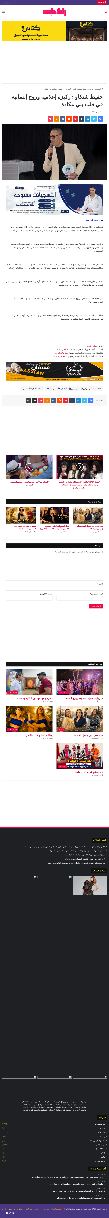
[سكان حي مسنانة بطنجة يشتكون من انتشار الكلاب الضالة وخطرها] (90, 1085)
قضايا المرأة (100, 1149)
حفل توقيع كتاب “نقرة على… (88, 772)
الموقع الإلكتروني (46, 594)
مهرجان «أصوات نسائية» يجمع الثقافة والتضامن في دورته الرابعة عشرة (77, 851)
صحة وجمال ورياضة (97, 1141)
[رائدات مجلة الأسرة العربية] (54, 12)
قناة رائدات (59, 356)
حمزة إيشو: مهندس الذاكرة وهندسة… (34, 698)
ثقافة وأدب (101, 1132)
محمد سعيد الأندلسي (32, 388)
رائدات (36, 1209)
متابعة (103, 1157)
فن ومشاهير (100, 1145)
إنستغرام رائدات (64, 349)
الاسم (100, 584)
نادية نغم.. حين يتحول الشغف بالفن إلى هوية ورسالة (85, 859)
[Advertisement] (54, 62)
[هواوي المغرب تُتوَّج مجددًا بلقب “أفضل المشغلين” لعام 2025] (19, 1085)
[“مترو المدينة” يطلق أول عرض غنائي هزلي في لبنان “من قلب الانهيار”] (54, 1085)
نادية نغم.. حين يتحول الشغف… (87, 735)
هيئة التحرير (28, 1209)
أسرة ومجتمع (100, 1124)
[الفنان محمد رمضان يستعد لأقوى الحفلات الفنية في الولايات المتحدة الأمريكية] (19, 885)
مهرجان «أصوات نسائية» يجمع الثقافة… (83, 698)
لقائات (103, 1153)
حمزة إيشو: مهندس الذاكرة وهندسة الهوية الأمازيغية (77, 2)
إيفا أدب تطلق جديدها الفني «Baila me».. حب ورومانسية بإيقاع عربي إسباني (76, 863)
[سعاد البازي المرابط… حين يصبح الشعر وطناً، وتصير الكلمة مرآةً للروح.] (54, 515)
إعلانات (4, 1209)
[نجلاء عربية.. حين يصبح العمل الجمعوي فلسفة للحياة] (21, 515)
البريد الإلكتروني (96, 594)
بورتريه (90, 89)
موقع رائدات (92, 346)
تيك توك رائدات (61, 353)
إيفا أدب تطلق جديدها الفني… (38, 735)
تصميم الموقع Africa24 (52, 1209)
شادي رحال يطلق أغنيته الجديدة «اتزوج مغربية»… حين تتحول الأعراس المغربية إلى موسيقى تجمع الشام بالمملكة (61, 847)
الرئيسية (98, 89)
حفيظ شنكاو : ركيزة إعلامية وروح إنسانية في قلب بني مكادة (73, 388)
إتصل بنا (19, 1209)
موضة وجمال (100, 1161)
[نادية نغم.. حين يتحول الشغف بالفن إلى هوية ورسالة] (88, 515)
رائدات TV (101, 1136)
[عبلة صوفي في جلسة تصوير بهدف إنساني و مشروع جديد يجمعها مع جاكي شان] (90, 885)
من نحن (12, 1209)
